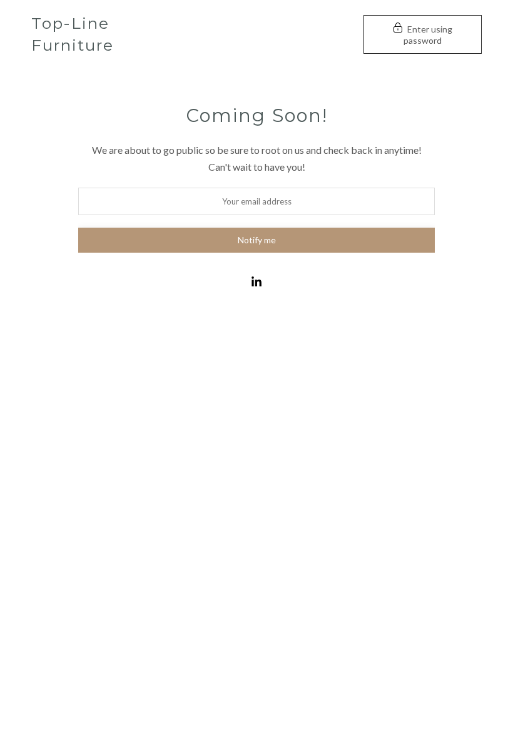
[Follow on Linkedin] (256, 282)
